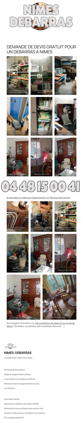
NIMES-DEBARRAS (17, 352)
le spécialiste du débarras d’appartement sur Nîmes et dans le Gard (38, 197)
